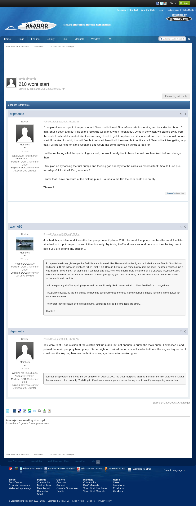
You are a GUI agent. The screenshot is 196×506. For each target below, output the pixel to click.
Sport (40, 494)
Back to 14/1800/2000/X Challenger (171, 402)
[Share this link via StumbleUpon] (29, 410)
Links (65, 39)
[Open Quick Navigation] (110, 39)
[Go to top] (98, 462)
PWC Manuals (91, 485)
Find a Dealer (173, 10)
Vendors (95, 39)
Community (43, 482)
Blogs (21, 39)
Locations (119, 485)
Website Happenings (20, 488)
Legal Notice (78, 501)
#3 (181, 331)
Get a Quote (188, 10)
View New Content (16, 461)
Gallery (51, 39)
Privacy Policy (105, 501)
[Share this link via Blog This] (49, 410)
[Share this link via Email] (34, 410)
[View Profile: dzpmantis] (25, 133)
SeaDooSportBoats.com (17, 454)
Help (93, 461)
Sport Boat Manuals (94, 491)
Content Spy (36, 461)
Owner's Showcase (67, 488)
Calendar (52, 501)
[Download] (44, 410)
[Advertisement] (98, 64)
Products (118, 488)
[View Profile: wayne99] (25, 243)
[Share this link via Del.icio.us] (19, 410)
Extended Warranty (19, 485)
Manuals (79, 39)
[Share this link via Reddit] (24, 410)
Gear (161, 10)
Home (7, 39)
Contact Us (80, 461)
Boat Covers (15, 482)
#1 (181, 114)
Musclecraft (43, 488)
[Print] (39, 410)
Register (184, 3)
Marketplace (44, 485)
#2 (181, 226)
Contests (61, 482)
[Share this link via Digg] (14, 410)
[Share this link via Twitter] (7, 410)
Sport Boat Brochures (95, 488)
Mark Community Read (58, 461)
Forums (35, 39)
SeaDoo (60, 491)
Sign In (173, 3)
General (60, 485)
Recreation (39, 454)
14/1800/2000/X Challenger (61, 454)
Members (91, 501)
